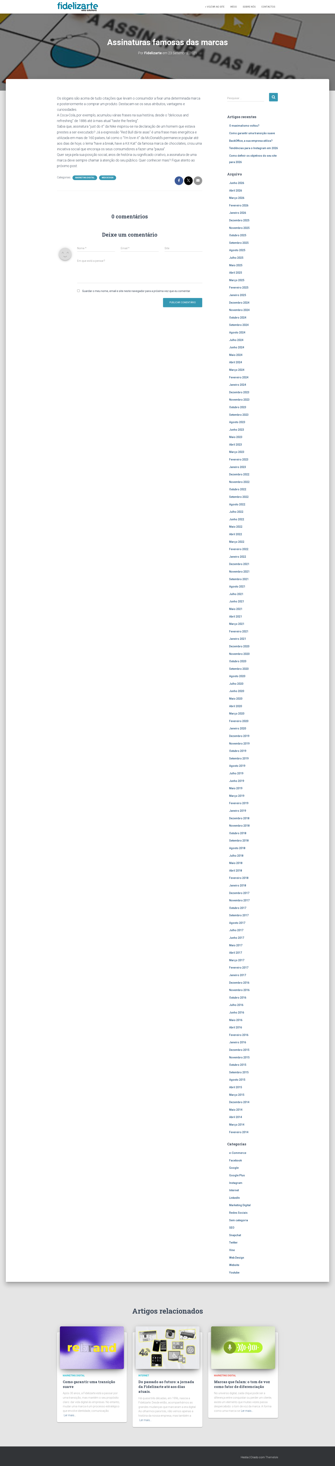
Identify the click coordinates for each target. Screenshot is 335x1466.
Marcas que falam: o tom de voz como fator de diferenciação (242, 1384)
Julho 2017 (236, 930)
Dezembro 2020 (239, 646)
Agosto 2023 (237, 422)
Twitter (233, 1242)
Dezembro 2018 (239, 818)
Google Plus (237, 1175)
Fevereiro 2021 (238, 631)
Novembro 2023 (239, 399)
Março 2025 (236, 280)
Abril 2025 (235, 272)
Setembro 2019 (239, 758)
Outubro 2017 (237, 907)
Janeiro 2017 (237, 975)
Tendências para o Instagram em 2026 (253, 148)
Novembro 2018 (239, 825)
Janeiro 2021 (237, 638)
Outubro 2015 (237, 1064)
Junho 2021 (236, 601)
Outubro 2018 (237, 833)
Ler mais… (70, 1415)
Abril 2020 (235, 706)
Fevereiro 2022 (238, 549)
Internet (234, 1190)
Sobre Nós (249, 6)
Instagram (235, 1182)
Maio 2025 (235, 265)
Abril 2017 (235, 952)
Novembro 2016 (239, 990)
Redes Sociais (238, 1212)
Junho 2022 (236, 519)
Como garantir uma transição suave (252, 133)
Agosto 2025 (237, 250)
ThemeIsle (271, 1457)
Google (234, 1167)
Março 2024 (236, 369)
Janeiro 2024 (237, 384)
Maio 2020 (235, 698)
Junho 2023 (236, 429)
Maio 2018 (235, 863)
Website (234, 1265)
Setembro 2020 (239, 668)
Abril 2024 (235, 362)
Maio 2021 (235, 609)
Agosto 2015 (237, 1079)
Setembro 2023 (239, 414)
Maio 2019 (235, 788)
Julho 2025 (236, 257)
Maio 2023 (235, 437)
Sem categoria (238, 1220)
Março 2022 (236, 541)
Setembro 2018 (239, 840)
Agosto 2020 (237, 676)
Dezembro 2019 (239, 736)
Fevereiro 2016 (238, 1035)
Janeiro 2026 (237, 212)
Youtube (234, 1272)
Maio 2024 (235, 354)
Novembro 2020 (239, 653)
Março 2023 (236, 451)
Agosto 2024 (237, 332)
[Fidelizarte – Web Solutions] (78, 7)
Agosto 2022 (237, 504)
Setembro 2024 (239, 324)
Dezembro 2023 (239, 392)
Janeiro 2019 (237, 810)
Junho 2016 (236, 1012)
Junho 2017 (236, 937)
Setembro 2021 (239, 579)
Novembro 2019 (239, 743)
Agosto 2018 (237, 848)
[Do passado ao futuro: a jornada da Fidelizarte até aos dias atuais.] (167, 1347)
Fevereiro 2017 (238, 967)
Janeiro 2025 (237, 295)
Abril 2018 (235, 870)
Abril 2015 (235, 1087)
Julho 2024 (236, 340)
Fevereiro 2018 (238, 877)
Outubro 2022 (237, 489)
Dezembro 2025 (239, 220)
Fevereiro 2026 (238, 205)
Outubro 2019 (237, 750)
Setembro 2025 (239, 242)
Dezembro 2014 (239, 1102)
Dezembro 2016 (239, 982)
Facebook (235, 1160)
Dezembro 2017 (239, 893)
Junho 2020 (236, 691)
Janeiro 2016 (237, 1042)
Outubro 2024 (237, 317)
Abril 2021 (235, 616)
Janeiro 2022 (237, 556)
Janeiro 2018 (237, 885)
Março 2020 (236, 713)
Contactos (268, 6)
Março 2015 (236, 1094)
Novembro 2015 (239, 1057)
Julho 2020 (236, 683)
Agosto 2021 (237, 586)
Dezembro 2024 (239, 302)
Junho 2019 (236, 780)
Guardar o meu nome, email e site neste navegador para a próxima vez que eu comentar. (136, 291)
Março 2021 (236, 623)
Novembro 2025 (239, 227)
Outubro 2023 (237, 407)
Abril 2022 (235, 534)
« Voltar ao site (214, 6)
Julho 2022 (236, 511)
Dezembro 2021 (239, 564)
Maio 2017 (235, 945)
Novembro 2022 (239, 482)
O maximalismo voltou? (244, 125)
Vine (232, 1250)
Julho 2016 (236, 1005)
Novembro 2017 (239, 900)
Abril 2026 (235, 190)
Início (233, 6)
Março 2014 (236, 1124)
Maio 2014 (235, 1109)
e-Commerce (237, 1152)
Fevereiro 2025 (238, 287)
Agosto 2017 (237, 922)
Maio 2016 (235, 1020)
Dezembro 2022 (239, 474)
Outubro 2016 (237, 997)
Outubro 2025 (237, 235)
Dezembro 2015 (239, 1049)
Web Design (107, 178)
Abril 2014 (235, 1117)
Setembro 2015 (239, 1072)
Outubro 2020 (237, 661)
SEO (231, 1227)
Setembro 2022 (239, 496)
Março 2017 (236, 960)
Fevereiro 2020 (238, 721)
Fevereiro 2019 (238, 803)
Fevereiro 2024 (238, 377)
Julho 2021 (236, 594)
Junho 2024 (236, 347)
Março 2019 (236, 795)
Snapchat (235, 1235)
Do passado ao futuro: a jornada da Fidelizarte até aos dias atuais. (166, 1386)
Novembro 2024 (239, 310)
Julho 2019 (236, 773)
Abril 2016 (235, 1027)
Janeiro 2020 (237, 728)
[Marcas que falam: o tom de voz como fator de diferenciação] (243, 1347)
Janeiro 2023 (237, 467)
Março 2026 (236, 197)
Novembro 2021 (239, 571)
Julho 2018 (236, 855)
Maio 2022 (235, 526)
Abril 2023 (235, 444)
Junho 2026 (236, 183)
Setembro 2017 (239, 915)
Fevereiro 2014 (238, 1132)
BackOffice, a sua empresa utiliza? (251, 140)
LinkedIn (234, 1197)
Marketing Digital (84, 178)
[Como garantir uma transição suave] (92, 1347)
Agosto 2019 (237, 765)
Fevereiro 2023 (238, 459)
